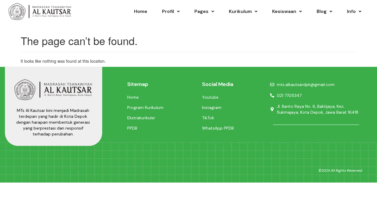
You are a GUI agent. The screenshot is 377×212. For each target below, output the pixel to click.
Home (140, 11)
